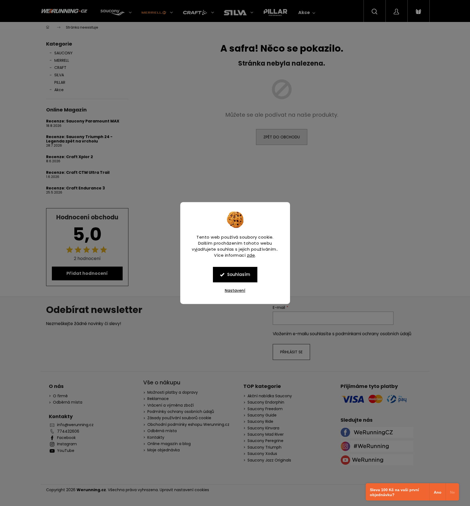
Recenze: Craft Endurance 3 (75, 188)
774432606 (68, 431)
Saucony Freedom (265, 409)
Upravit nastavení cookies (184, 490)
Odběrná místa (67, 402)
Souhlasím (238, 274)
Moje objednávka (163, 450)
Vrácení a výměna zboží (170, 405)
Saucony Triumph (264, 447)
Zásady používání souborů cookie (179, 418)
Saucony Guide (262, 415)
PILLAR (59, 82)
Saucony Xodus (262, 453)
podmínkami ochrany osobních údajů (373, 334)
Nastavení (235, 290)
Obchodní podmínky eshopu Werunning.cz (188, 424)
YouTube (65, 450)
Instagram (67, 444)
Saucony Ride (260, 421)
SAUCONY (63, 53)
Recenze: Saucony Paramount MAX (82, 121)
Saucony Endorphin (265, 402)
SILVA (59, 75)
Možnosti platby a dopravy (172, 392)
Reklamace (158, 398)
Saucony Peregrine (265, 440)
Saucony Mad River (265, 434)
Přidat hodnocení (87, 273)
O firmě (60, 396)
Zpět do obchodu (281, 137)
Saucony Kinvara (263, 428)
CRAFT (60, 67)
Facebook (66, 437)
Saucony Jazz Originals (269, 460)
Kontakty (155, 437)
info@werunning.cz (75, 424)
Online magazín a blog (169, 443)
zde (251, 255)
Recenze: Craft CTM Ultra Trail (77, 172)
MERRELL (61, 60)
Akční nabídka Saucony (269, 396)
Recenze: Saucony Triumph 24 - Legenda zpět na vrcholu (79, 139)
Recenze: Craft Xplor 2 (69, 157)
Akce (59, 90)
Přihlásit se (291, 352)
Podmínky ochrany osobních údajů (180, 411)
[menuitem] (116, 12)
